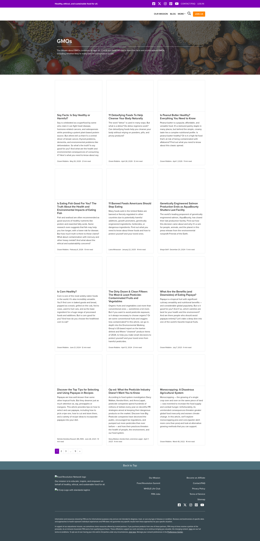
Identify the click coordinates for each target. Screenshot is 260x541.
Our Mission (161, 14)
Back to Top (130, 465)
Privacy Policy (198, 488)
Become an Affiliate (196, 478)
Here (190, 529)
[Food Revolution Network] (70, 477)
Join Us (199, 14)
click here (132, 532)
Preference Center (175, 532)
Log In (200, 3)
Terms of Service (197, 494)
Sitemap (201, 499)
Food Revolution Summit (148, 483)
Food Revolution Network (68, 14)
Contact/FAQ (188, 3)
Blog (173, 14)
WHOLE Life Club (152, 488)
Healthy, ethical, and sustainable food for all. (76, 3)
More (181, 14)
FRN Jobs (155, 494)
